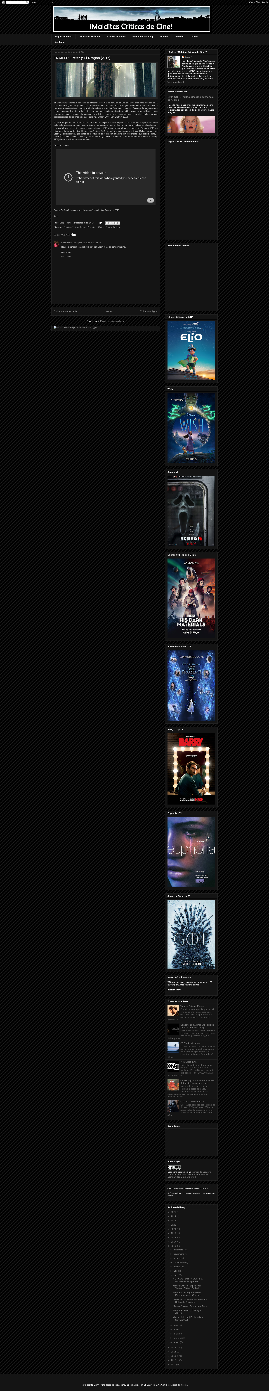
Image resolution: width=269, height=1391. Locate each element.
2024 (174, 1216)
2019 (174, 1233)
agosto (177, 1266)
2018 (174, 1237)
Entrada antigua (149, 311)
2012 (174, 1360)
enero (177, 1342)
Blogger (183, 1385)
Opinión (179, 36)
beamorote (66, 243)
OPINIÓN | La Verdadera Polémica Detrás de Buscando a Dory (197, 1081)
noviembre (179, 1254)
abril (176, 1329)
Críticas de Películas (89, 36)
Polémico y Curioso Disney (99, 227)
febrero (177, 1338)
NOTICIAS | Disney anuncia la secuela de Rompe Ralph (188, 1280)
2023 (174, 1220)
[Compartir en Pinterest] (118, 223)
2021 (174, 1225)
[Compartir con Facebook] (115, 223)
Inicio (109, 311)
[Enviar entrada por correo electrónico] (100, 223)
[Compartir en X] (112, 223)
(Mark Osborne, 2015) (91, 128)
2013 (174, 1356)
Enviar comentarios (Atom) (112, 321)
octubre (178, 1258)
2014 (174, 1351)
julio (176, 1271)
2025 (174, 1212)
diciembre (179, 1249)
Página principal (63, 36)
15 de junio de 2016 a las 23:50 (87, 243)
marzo (177, 1333)
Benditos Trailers (71, 227)
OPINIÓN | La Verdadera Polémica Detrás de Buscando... (190, 1300)
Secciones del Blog (142, 36)
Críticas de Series (116, 36)
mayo (177, 1325)
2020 (174, 1229)
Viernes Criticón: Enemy (192, 1006)
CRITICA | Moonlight (190, 1043)
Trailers (194, 36)
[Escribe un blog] (109, 223)
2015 (174, 1347)
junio (176, 1275)
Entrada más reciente (65, 311)
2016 (174, 1246)
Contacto (60, 42)
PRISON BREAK (188, 1062)
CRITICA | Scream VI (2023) (194, 1101)
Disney (83, 227)
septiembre (179, 1262)
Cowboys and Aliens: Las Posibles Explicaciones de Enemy (197, 1026)
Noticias (164, 36)
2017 (174, 1241)
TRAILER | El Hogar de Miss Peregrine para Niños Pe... (187, 1293)
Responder (66, 256)
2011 (173, 1364)
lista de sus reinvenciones (115, 114)
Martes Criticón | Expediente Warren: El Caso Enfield (187, 1287)
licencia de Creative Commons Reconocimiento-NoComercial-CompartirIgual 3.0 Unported (189, 1174)
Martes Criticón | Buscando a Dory (190, 1306)
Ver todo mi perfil (176, 82)
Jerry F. (70, 223)
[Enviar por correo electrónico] (106, 223)
